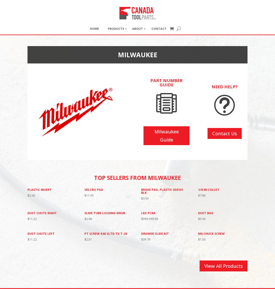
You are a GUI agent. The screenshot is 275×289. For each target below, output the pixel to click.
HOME (94, 29)
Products (116, 29)
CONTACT (159, 29)
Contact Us (224, 133)
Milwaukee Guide (166, 135)
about (137, 29)
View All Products (223, 266)
